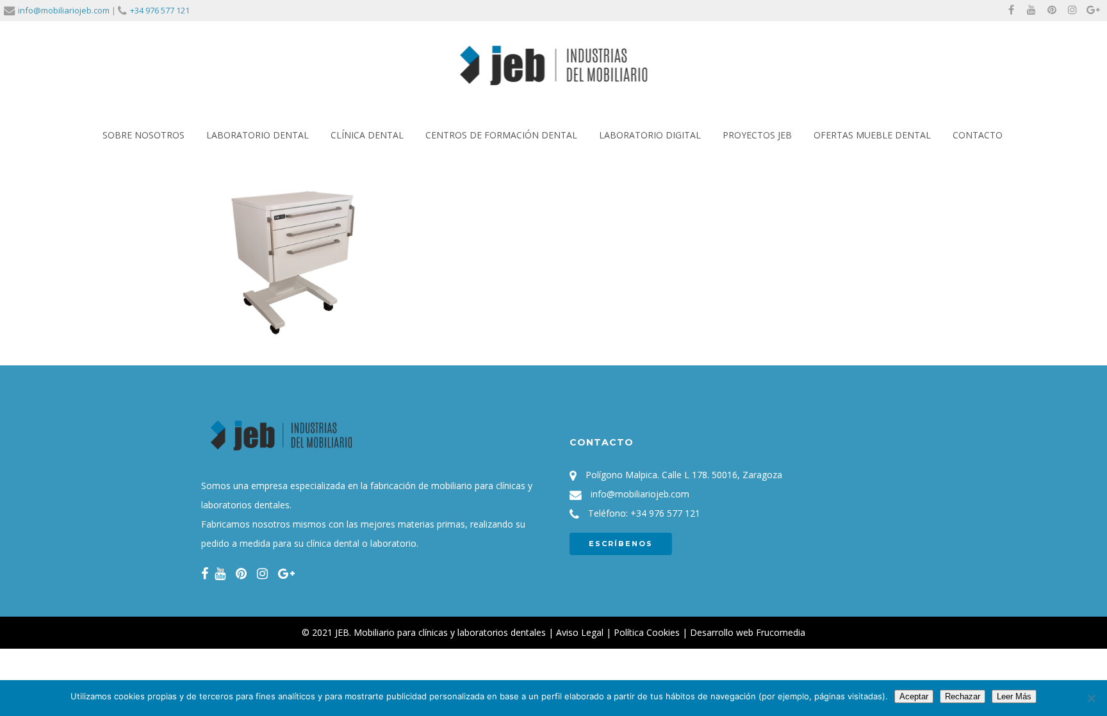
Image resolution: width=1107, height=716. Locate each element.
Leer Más (1014, 696)
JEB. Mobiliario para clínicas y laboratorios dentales (440, 632)
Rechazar (962, 696)
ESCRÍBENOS (621, 543)
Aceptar (913, 696)
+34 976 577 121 (160, 10)
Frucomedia (780, 632)
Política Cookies (647, 632)
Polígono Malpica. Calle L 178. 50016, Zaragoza (684, 475)
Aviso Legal (579, 632)
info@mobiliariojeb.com (64, 10)
